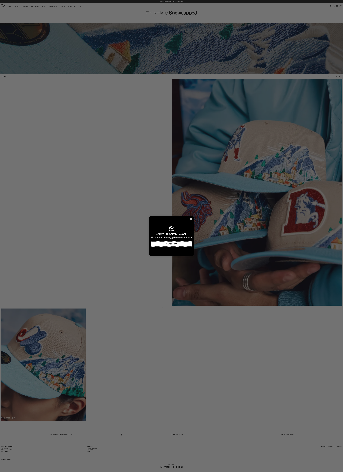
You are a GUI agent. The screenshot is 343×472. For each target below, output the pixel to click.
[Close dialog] (191, 219)
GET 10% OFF (171, 244)
